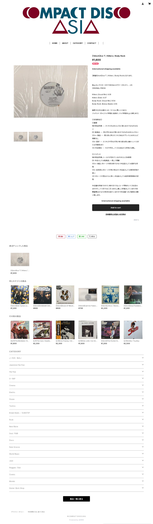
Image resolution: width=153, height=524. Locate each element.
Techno (12, 406)
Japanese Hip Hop (17, 365)
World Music (14, 454)
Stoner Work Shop (16, 488)
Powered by (74, 520)
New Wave (13, 426)
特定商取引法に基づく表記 (36, 512)
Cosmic (12, 474)
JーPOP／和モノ (15, 358)
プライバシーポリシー (17, 512)
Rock (11, 420)
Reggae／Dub (15, 468)
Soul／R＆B (13, 433)
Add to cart (116, 208)
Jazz (11, 461)
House (12, 399)
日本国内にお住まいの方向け (116, 214)
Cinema (12, 385)
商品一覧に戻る (76, 499)
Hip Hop (12, 372)
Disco (11, 440)
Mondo (12, 481)
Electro (12, 392)
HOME (54, 43)
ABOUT (65, 43)
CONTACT (91, 43)
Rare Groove (14, 447)
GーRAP (12, 379)
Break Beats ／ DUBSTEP (19, 413)
